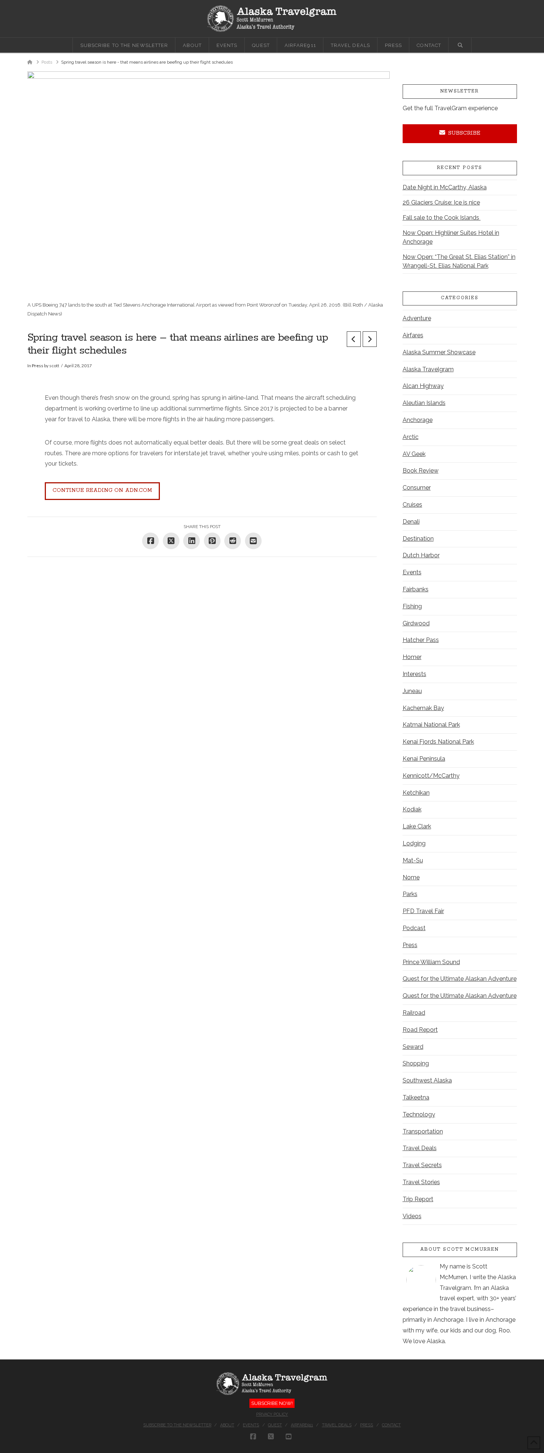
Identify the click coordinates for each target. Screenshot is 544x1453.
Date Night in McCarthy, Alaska (445, 187)
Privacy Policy (272, 1414)
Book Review (421, 470)
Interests (414, 673)
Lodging (414, 843)
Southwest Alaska (427, 1080)
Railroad (414, 1012)
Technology (419, 1114)
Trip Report (418, 1199)
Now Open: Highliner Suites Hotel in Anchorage (451, 237)
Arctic (411, 436)
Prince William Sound (431, 962)
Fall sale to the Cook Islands (442, 217)
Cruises (412, 504)
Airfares (413, 335)
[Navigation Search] (460, 45)
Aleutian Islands (424, 402)
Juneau (412, 691)
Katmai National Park (431, 724)
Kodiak (412, 809)
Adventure (417, 318)
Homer (412, 656)
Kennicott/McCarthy (431, 775)
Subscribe (464, 133)
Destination (418, 538)
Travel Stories (421, 1182)
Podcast (414, 928)
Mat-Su (413, 860)
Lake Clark (417, 826)
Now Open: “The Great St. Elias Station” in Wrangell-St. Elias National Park (459, 261)
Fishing (412, 606)
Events (412, 572)
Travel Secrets (422, 1165)
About (227, 1425)
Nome (411, 877)
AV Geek (414, 453)
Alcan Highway (423, 385)
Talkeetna (416, 1097)
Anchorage (418, 419)
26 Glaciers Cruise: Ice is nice (441, 202)
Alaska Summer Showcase (439, 352)
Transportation (423, 1131)
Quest (275, 1425)
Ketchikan (416, 792)
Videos (412, 1216)
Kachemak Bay (423, 708)
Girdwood (416, 623)
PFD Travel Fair (423, 911)
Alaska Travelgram (428, 369)
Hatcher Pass (421, 639)
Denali (411, 521)
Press (37, 365)
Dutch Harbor (421, 555)
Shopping (416, 1063)
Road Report (420, 1029)
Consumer (417, 487)
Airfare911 (302, 1425)
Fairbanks (416, 589)
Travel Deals (420, 1148)
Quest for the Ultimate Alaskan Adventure (460, 978)
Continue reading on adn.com (102, 490)
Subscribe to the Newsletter (177, 1425)
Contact (391, 1425)
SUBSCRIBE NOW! (272, 1403)
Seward (413, 1046)
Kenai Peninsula (424, 758)
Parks (410, 894)
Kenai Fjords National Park (438, 741)
